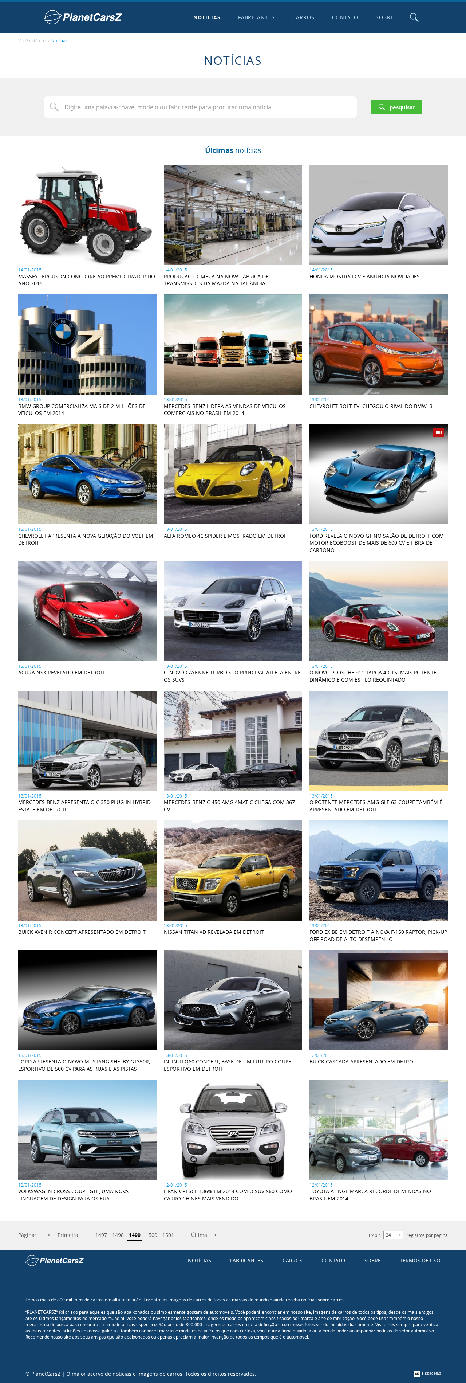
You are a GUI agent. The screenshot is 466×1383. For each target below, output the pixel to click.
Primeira (68, 1234)
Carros (303, 17)
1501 (168, 1234)
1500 (151, 1234)
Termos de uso (420, 1260)
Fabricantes (256, 17)
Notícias (207, 17)
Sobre (385, 17)
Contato (345, 17)
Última (199, 1234)
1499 (135, 1234)
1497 (101, 1234)
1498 (118, 1234)
